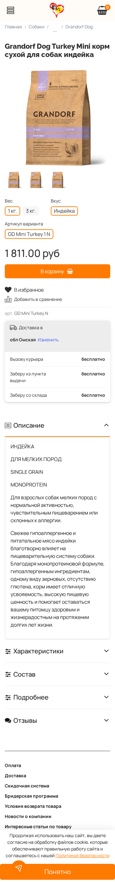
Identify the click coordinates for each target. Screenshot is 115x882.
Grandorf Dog (79, 27)
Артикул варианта (24, 224)
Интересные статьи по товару (38, 826)
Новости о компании (28, 816)
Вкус (56, 201)
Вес (9, 201)
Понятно (57, 871)
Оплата (13, 765)
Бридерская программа (31, 796)
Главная (13, 27)
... (55, 30)
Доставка (15, 775)
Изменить (48, 340)
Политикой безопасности (83, 855)
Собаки (36, 27)
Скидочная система (27, 786)
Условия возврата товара (33, 806)
